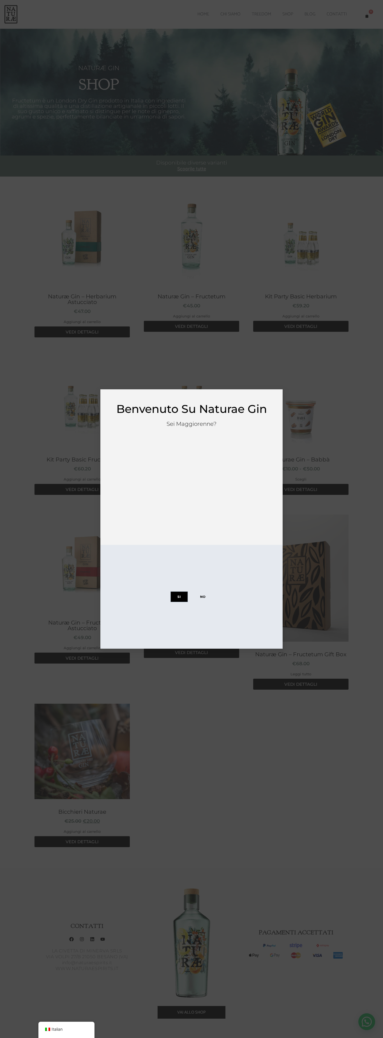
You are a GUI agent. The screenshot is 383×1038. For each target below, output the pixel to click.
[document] (191, 519)
